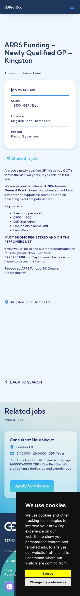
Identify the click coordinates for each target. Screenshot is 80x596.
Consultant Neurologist (32, 439)
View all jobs (14, 420)
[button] (72, 7)
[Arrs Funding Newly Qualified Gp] (9, 587)
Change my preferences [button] (48, 582)
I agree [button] (48, 573)
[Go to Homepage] (13, 7)
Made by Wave (15, 582)
